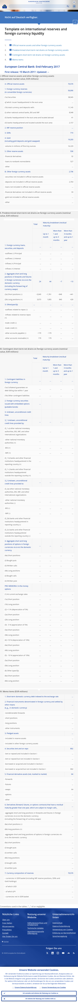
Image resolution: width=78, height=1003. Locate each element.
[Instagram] (58, 953)
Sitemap (6, 941)
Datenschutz (57, 923)
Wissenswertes (8, 926)
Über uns (6, 920)
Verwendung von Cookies (63, 930)
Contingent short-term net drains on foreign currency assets (38, 55)
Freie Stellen (7, 923)
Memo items (17, 60)
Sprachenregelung (60, 936)
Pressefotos (7, 930)
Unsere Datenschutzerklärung (25, 987)
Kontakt (5, 933)
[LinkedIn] (52, 953)
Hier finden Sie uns (10, 936)
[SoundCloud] (68, 953)
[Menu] (74, 6)
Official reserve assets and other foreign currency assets (37, 46)
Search (67, 6)
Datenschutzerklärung (61, 926)
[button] (74, 2)
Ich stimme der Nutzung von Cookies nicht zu (40, 998)
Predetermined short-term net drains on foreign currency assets (40, 50)
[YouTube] (63, 953)
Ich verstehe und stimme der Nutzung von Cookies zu (40, 993)
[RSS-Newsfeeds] (74, 953)
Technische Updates (35, 928)
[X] (47, 953)
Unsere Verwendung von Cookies (54, 987)
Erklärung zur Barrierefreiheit (64, 933)
